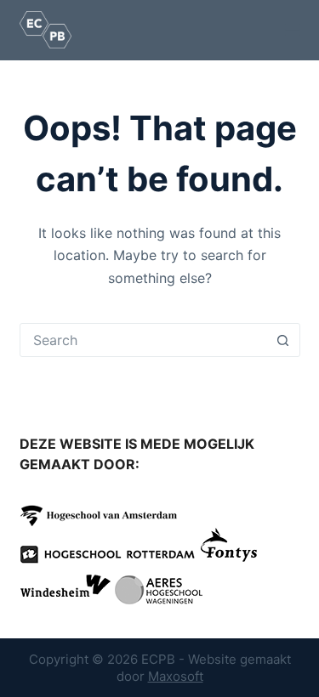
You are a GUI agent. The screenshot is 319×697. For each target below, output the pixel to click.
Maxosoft (175, 676)
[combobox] (143, 340)
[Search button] (283, 340)
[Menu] (292, 29)
